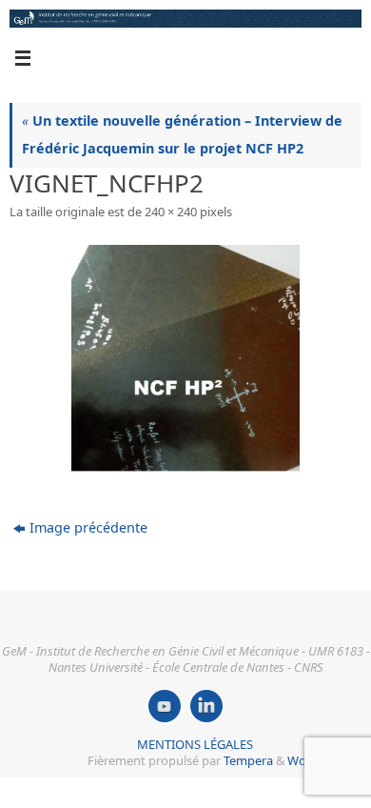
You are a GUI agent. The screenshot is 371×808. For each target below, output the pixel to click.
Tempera (248, 760)
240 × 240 (171, 211)
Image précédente (88, 527)
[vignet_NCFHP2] (185, 359)
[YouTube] (164, 706)
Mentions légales (195, 744)
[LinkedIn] (206, 706)
